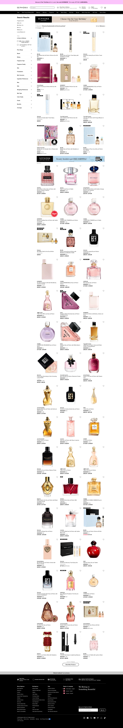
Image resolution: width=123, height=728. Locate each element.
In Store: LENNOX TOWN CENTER (25, 42)
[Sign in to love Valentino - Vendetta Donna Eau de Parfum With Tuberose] (80, 477)
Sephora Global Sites (21, 703)
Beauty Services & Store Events (38, 699)
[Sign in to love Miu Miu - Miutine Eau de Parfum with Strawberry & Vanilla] (80, 126)
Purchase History (35, 696)
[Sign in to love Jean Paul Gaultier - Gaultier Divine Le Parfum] (57, 417)
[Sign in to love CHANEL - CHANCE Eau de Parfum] (103, 570)
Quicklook (47, 51)
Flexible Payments (51, 707)
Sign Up (102, 710)
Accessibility (50, 709)
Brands (77, 12)
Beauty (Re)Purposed (21, 709)
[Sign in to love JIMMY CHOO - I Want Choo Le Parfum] (80, 447)
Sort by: (100, 26)
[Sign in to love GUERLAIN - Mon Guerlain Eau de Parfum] (103, 259)
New (18, 12)
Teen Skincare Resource (52, 711)
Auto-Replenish (35, 701)
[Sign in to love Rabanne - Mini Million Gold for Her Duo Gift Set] (57, 228)
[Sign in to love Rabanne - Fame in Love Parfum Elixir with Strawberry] (57, 632)
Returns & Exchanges (52, 690)
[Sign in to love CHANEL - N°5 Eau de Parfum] (103, 417)
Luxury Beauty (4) (21, 32)
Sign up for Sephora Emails (85, 707)
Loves (33, 707)
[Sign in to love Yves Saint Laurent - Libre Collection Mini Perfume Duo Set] (80, 94)
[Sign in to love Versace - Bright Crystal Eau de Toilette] (80, 166)
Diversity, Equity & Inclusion (22, 705)
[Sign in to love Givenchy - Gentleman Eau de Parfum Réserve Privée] (57, 447)
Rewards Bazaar (35, 705)
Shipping (49, 694)
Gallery (33, 692)
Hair (57, 12)
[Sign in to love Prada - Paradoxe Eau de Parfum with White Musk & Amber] (80, 322)
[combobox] (42, 7)
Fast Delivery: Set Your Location (26, 45)
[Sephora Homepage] (22, 7)
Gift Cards (95, 12)
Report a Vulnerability (21, 711)
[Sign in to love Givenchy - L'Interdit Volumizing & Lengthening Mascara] (80, 632)
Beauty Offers (35, 703)
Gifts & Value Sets (86, 12)
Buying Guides (51, 699)
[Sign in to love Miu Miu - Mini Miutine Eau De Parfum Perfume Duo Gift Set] (57, 32)
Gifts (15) (19, 23)
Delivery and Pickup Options (53, 692)
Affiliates (18, 698)
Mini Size (71, 12)
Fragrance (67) (20, 20)
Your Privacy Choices (44, 719)
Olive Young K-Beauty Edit (28, 12)
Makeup (38, 12)
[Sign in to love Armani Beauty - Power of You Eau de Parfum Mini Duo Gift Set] (57, 63)
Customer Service (51, 688)
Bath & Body (64, 12)
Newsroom (19, 690)
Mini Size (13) (20, 25)
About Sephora (20, 688)
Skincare (45, 12)
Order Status (34, 694)
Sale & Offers (103, 12)
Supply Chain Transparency (22, 696)
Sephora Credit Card (36, 690)
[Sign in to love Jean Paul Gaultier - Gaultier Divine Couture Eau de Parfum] (80, 602)
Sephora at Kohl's (51, 703)
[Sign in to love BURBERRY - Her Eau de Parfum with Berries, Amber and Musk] (103, 291)
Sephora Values (20, 694)
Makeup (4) (19, 29)
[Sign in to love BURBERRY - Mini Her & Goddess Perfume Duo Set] (80, 63)
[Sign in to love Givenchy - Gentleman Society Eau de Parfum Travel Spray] (103, 32)
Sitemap (37, 719)
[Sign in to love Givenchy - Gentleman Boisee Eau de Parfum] (57, 508)
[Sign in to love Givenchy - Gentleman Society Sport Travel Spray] (57, 94)
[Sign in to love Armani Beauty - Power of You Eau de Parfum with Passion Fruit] (103, 353)
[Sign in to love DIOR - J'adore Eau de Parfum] (103, 386)
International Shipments (52, 698)
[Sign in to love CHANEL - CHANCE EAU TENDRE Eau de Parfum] (80, 197)
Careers (18, 692)
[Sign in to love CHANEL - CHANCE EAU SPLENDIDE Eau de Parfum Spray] (57, 322)
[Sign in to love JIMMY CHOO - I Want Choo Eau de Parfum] (103, 447)
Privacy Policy (19, 719)
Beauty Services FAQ (52, 701)
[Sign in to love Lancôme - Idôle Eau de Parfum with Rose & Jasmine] (80, 417)
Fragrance (51, 12)
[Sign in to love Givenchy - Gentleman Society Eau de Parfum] (103, 228)
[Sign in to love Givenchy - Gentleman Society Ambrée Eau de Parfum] (80, 386)
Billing (49, 696)
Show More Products (71, 664)
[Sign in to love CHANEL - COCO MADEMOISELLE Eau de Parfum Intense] (80, 259)
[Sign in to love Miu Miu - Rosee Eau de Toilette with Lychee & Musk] (103, 632)
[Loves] (101, 7)
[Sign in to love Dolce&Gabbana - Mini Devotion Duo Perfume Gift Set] (103, 602)
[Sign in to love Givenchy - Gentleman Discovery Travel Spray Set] (80, 539)
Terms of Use (26, 719)
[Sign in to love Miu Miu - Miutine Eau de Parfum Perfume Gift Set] (103, 508)
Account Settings (35, 698)
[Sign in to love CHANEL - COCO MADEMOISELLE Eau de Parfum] (103, 63)
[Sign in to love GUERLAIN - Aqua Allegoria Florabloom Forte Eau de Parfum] (80, 570)
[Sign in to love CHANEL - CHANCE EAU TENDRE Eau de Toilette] (103, 197)
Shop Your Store (35, 709)
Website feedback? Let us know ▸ (61, 673)
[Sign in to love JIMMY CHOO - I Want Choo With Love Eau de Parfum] (57, 291)
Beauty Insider (35, 688)
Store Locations (51, 705)
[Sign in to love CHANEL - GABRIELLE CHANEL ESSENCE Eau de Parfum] (103, 477)
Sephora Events (20, 699)
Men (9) (19, 27)
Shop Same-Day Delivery (37, 711)
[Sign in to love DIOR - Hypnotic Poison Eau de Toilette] (103, 539)
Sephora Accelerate (21, 707)
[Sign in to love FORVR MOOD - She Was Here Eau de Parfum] (57, 602)
